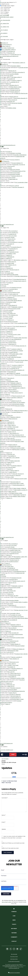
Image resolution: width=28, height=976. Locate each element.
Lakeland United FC (16, 349)
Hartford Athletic (14, 74)
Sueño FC (8, 464)
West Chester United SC (20, 488)
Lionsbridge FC (13, 355)
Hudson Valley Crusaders (20, 602)
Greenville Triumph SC (19, 164)
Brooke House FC (14, 269)
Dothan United (12, 302)
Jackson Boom (12, 342)
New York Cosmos (15, 169)
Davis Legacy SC (14, 294)
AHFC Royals (11, 237)
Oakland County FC (16, 400)
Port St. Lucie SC (14, 185)
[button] (24, 754)
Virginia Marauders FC (18, 485)
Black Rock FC (12, 261)
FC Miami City (12, 313)
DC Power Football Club (8, 48)
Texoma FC (10, 469)
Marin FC (8, 623)
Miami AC (8, 379)
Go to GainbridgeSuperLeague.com (9, 56)
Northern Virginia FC (7, 399)
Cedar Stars (10, 273)
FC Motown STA (13, 315)
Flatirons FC (10, 320)
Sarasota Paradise (15, 174)
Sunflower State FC (16, 465)
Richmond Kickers (15, 172)
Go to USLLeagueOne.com (7, 224)
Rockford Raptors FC (17, 430)
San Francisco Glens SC (19, 436)
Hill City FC (10, 332)
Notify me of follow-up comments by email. (13, 843)
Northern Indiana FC (17, 397)
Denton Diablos (13, 299)
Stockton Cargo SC (16, 688)
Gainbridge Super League (7, 5)
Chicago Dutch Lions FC (20, 281)
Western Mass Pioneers (19, 496)
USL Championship (6, 7)
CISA (5, 286)
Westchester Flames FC (20, 494)
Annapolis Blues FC (16, 247)
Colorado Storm (13, 289)
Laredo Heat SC (13, 352)
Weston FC (9, 498)
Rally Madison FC (14, 658)
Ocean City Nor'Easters (19, 402)
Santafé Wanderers (16, 439)
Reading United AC (16, 417)
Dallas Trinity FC (6, 46)
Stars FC (8, 459)
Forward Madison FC (17, 163)
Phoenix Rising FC (15, 91)
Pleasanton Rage (14, 650)
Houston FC (10, 336)
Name (4, 815)
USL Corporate (4, 15)
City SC (7, 284)
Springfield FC (12, 456)
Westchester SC (13, 179)
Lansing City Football (17, 350)
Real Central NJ (13, 418)
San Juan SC (11, 438)
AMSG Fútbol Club (15, 550)
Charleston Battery (16, 66)
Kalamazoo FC (12, 344)
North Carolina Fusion (18, 637)
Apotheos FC (11, 250)
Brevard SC (10, 268)
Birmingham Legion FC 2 (20, 260)
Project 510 (10, 415)
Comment (5, 797)
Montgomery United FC (19, 387)
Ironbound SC (12, 341)
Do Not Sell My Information (14, 961)
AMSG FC (8, 245)
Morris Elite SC (13, 389)
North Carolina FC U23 (19, 396)
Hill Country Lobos (16, 334)
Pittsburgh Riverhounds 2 (21, 410)
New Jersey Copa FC (17, 392)
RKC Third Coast (14, 426)
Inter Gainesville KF (16, 339)
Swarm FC (9, 452)
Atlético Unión (12, 253)
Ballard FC (9, 255)
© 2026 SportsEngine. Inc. (14, 968)
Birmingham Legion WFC (20, 556)
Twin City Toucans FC (18, 473)
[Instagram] (2, 57)
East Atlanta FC (13, 305)
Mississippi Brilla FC (16, 386)
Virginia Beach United (18, 483)
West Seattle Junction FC (20, 490)
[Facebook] (0, 57)
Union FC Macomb (16, 475)
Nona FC (8, 394)
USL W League (5, 12)
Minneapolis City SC (16, 384)
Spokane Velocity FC (17, 176)
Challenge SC (11, 568)
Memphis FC (11, 378)
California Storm (14, 561)
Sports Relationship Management (9, 965)
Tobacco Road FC (14, 470)
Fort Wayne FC (5, 161)
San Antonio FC (13, 99)
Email (4, 822)
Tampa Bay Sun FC (16, 54)
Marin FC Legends (15, 373)
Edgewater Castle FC (17, 307)
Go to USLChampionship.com (7, 145)
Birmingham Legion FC (19, 62)
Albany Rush (11, 240)
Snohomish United (15, 446)
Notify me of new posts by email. (10, 848)
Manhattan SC (12, 371)
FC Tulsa (8, 104)
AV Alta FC (9, 151)
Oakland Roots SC (15, 88)
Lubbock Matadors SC (18, 370)
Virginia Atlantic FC (16, 697)
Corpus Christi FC (15, 159)
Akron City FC (11, 239)
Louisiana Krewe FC (17, 366)
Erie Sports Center (15, 308)
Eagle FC (8, 303)
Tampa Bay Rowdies (16, 103)
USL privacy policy (6, 902)
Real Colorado (5, 420)
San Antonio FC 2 (14, 433)
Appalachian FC (13, 248)
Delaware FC (11, 297)
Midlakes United (14, 381)
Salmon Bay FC (13, 670)
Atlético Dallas (12, 108)
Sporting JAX (11, 53)
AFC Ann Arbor (13, 235)
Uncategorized (5, 758)
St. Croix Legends (14, 457)
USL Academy (4, 13)
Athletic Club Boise (16, 153)
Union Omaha (11, 177)
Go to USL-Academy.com (6, 749)
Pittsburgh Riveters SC (18, 649)
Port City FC (5, 413)
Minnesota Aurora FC (17, 626)
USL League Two (5, 10)
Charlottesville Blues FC (20, 279)
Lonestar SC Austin (16, 615)
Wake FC (8, 486)
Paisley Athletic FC (15, 644)
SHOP (12, 754)
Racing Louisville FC (17, 657)
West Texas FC (12, 491)
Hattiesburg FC (13, 329)
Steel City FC (11, 462)
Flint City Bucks (13, 321)
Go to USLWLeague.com (6, 743)
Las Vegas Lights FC (16, 77)
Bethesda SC (11, 256)
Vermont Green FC (16, 481)
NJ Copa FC (10, 636)
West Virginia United (17, 493)
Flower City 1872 (14, 595)
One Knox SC (11, 166)
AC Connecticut (13, 231)
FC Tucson (9, 318)
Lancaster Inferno (15, 613)
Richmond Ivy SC (14, 662)
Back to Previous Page (10, 781)
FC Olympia (10, 316)
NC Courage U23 (14, 632)
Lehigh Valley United (17, 354)
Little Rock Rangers (16, 357)
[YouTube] (2, 146)
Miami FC (8, 83)
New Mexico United (16, 87)
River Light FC (12, 425)
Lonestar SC (10, 358)
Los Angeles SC (13, 619)
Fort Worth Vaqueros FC (20, 326)
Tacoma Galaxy (13, 689)
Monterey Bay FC (14, 85)
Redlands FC (11, 422)
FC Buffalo (9, 311)
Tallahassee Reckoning (19, 691)
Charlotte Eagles (14, 274)
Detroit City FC (12, 70)
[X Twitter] (1, 57)
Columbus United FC (7, 290)
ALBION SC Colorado (17, 242)
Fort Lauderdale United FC (9, 49)
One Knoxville (11, 642)
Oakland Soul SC (14, 641)
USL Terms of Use (14, 956)
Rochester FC (11, 428)
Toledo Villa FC (13, 472)
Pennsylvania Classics (18, 404)
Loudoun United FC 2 (18, 365)
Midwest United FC (16, 383)
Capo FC (8, 271)
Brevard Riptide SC (16, 558)
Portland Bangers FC (17, 412)
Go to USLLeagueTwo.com (7, 537)
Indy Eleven (10, 75)
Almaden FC (11, 243)
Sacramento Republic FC (20, 98)
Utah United (10, 477)
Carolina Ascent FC (7, 44)
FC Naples (9, 167)
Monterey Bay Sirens (17, 629)
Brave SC (8, 266)
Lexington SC (11, 51)
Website (4, 829)
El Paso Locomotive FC (19, 72)
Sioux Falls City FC (16, 673)
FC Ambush (10, 310)
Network (11, 2)
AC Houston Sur (14, 232)
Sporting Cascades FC (18, 187)
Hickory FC (10, 331)
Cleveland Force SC (16, 287)
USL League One (5, 9)
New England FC (14, 391)
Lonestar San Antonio (18, 616)
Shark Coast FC (13, 444)
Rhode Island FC (14, 96)
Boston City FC (12, 264)
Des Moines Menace (16, 300)
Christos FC (10, 282)
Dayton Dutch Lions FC (19, 295)
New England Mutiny (17, 634)
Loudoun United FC (16, 80)
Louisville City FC (14, 82)
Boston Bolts (11, 263)
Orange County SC (15, 90)
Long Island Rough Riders (21, 360)
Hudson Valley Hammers (20, 337)
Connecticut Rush (15, 292)
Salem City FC (12, 431)
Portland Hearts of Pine (19, 171)
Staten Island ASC (15, 460)
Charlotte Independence (20, 154)
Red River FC (11, 423)
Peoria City (9, 409)
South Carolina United (18, 448)
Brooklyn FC (5, 42)
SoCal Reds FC (12, 676)
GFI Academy (11, 328)
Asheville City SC (14, 252)
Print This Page (6, 782)
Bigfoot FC (9, 258)
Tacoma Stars (11, 467)
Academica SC (12, 234)
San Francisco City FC (18, 435)
